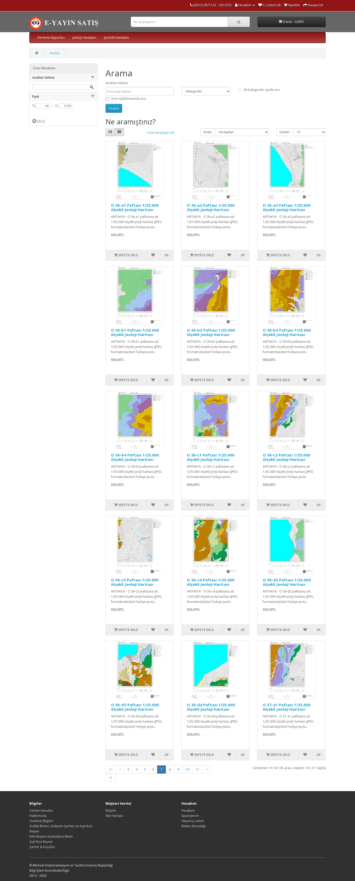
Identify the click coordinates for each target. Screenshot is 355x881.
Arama (55, 53)
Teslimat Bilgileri (41, 821)
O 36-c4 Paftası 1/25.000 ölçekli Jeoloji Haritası (210, 582)
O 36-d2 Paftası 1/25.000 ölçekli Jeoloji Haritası (287, 582)
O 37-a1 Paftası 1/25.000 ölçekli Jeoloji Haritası (287, 707)
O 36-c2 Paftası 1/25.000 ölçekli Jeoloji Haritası (286, 457)
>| (110, 777)
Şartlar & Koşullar (42, 847)
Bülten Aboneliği (193, 826)
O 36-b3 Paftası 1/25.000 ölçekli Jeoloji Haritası (287, 332)
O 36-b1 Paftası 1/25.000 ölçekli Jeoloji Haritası (135, 332)
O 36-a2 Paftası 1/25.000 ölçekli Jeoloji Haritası (211, 207)
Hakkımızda (38, 815)
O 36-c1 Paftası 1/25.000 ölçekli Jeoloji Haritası (210, 457)
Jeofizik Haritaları (116, 37)
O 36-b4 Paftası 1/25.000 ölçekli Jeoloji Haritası (135, 457)
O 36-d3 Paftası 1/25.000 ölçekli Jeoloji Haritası (135, 707)
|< (111, 769)
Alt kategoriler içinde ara (262, 90)
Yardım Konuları (41, 810)
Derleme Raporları (51, 37)
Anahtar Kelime (117, 83)
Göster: (284, 132)
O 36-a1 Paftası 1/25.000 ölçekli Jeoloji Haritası (135, 207)
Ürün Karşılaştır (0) (160, 132)
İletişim (111, 810)
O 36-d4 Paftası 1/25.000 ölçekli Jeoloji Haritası (211, 707)
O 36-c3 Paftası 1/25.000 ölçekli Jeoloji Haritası (135, 582)
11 (197, 769)
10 (187, 769)
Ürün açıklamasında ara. (128, 98)
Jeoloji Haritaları (84, 37)
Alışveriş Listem (192, 821)
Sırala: (207, 132)
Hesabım (188, 810)
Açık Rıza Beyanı (41, 841)
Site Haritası (114, 815)
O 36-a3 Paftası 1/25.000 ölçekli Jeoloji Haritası (287, 207)
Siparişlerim (190, 815)
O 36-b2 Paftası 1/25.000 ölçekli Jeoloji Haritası (211, 332)
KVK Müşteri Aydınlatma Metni (51, 836)
